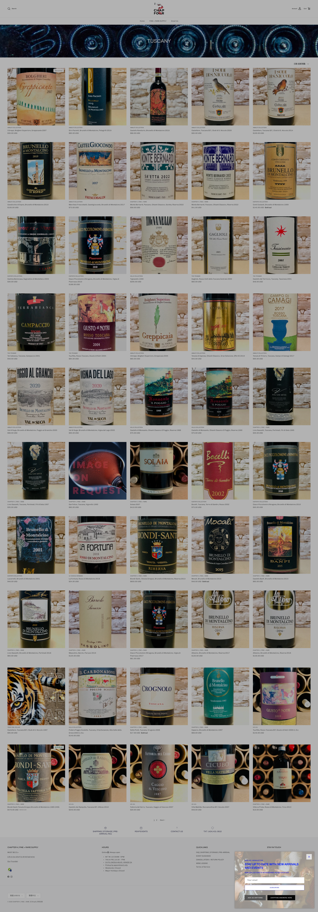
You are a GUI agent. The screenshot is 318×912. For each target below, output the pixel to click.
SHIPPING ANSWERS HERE (281, 898)
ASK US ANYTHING (255, 898)
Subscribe (274, 887)
